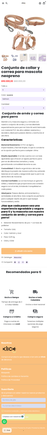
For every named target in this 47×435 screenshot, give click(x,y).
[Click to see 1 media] (5, 57)
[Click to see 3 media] (23, 57)
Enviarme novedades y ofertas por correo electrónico (22, 411)
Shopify (28, 428)
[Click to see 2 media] (14, 57)
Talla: (4, 86)
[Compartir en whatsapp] (18, 262)
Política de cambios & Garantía (14, 376)
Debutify (42, 428)
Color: (7, 95)
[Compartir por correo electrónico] (22, 262)
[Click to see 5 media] (42, 57)
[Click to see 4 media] (33, 57)
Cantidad (5, 104)
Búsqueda (5, 372)
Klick (15, 428)
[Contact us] (4, 421)
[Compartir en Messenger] (26, 262)
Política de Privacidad (10, 380)
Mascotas (17, 257)
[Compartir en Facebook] (15, 262)
